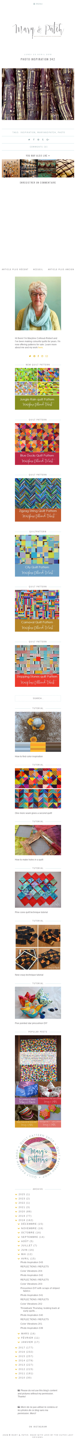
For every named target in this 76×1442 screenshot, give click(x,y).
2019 (22, 1216)
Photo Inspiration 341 (31, 1295)
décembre (29, 1224)
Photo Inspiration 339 (31, 1328)
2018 (22, 1220)
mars (25, 1333)
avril (25, 1258)
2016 (22, 1352)
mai (24, 1254)
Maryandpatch (46, 132)
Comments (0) (39, 147)
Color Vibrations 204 (31, 1271)
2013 (22, 1365)
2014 (22, 1360)
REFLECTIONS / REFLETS (34, 1266)
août (25, 1241)
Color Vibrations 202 (31, 1304)
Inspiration (28, 132)
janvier (27, 1342)
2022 (22, 1203)
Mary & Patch (20, 1435)
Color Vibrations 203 (31, 1284)
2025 (22, 1194)
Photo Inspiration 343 (31, 1262)
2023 (22, 1198)
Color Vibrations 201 (31, 1324)
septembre (30, 1237)
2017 (22, 1347)
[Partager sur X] (29, 139)
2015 (22, 1356)
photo (61, 132)
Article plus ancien (61, 269)
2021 (22, 1207)
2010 (22, 1377)
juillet (27, 1245)
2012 (22, 1369)
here (40, 347)
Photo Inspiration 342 (31, 1275)
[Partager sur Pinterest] (38, 139)
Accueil (38, 269)
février (27, 1338)
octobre (28, 1232)
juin (25, 1250)
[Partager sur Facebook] (34, 139)
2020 (22, 1211)
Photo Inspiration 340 (31, 1315)
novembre (29, 1228)
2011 (22, 1373)
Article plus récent (15, 269)
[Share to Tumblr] (43, 139)
